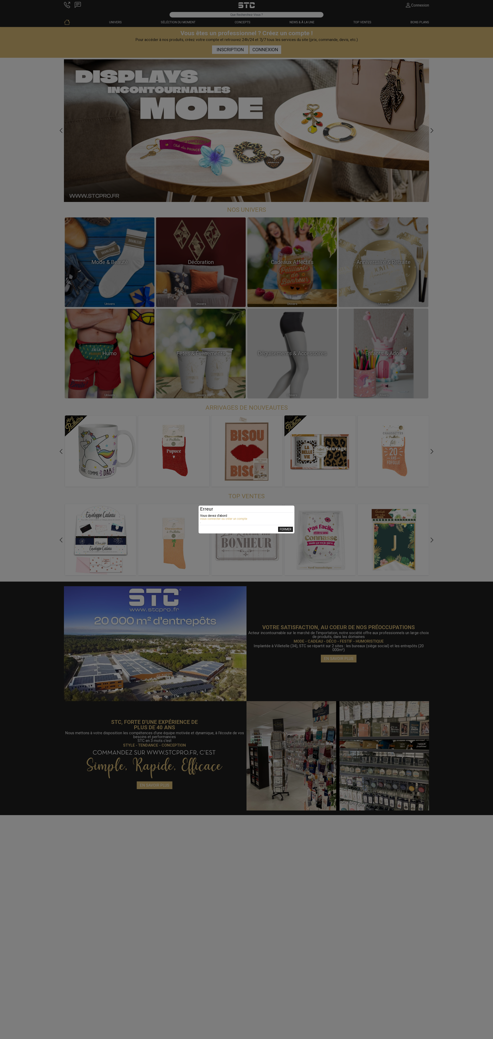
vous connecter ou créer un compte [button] (223, 518)
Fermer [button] (285, 529)
